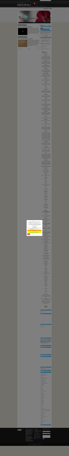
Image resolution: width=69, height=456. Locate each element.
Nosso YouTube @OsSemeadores (34, 232)
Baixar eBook (34, 230)
